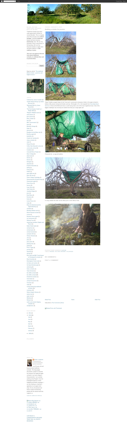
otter (28, 237)
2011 (30, 313)
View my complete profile (34, 395)
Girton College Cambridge (33, 177)
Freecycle (29, 169)
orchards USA (30, 233)
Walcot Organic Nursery (33, 292)
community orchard (31, 148)
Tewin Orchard (30, 271)
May (29, 321)
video (28, 284)
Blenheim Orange (31, 126)
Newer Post (48, 299)
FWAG (28, 171)
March (30, 326)
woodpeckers (30, 305)
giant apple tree (30, 173)
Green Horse (30, 183)
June (29, 319)
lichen (28, 199)
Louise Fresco (30, 201)
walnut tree (29, 294)
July (29, 317)
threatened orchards (32, 276)
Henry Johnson (38, 359)
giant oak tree (30, 175)
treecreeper (29, 278)
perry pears (29, 241)
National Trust (30, 220)
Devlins (28, 157)
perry (28, 239)
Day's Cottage (30, 154)
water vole (29, 296)
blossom (29, 130)
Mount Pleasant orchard (33, 212)
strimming (29, 267)
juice (28, 193)
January (30, 330)
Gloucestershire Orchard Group (34, 179)
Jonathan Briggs (31, 191)
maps (28, 203)
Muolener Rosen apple (32, 216)
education (29, 163)
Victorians (29, 282)
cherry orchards (31, 140)
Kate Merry (29, 195)
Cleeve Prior (30, 144)
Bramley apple (30, 134)
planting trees (30, 243)
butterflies (29, 136)
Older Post (97, 299)
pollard (28, 245)
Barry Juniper (30, 118)
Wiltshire (29, 298)
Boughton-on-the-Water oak (33, 132)
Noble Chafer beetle (32, 226)
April (29, 324)
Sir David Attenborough (32, 265)
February (30, 328)
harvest (28, 185)
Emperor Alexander (31, 165)
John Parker (30, 189)
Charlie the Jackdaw (32, 138)
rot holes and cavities (32, 263)
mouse (28, 214)
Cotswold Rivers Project (33, 152)
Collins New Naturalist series (34, 146)
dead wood (29, 156)
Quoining (29, 251)
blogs (28, 128)
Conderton (29, 150)
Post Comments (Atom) (58, 302)
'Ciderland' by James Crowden (34, 99)
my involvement (31, 218)
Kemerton (29, 197)
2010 (30, 315)
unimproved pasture (32, 280)
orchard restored (31, 231)
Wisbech (29, 300)
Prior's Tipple (30, 247)
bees (28, 124)
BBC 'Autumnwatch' (32, 122)
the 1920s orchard (60, 251)
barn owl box (30, 116)
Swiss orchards (30, 269)
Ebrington (29, 161)
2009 (30, 333)
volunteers (69, 251)
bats (28, 120)
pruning (52, 251)
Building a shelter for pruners (55, 29)
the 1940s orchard (31, 274)
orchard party (30, 230)
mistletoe (29, 208)
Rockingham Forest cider (33, 261)
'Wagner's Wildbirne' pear (33, 112)
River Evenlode (30, 259)
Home (72, 299)
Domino (29, 159)
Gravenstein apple (31, 181)
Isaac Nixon (30, 187)
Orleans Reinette (31, 235)
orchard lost (30, 228)
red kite (28, 253)
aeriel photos (30, 114)
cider (28, 142)
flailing (28, 167)
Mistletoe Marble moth (32, 210)
